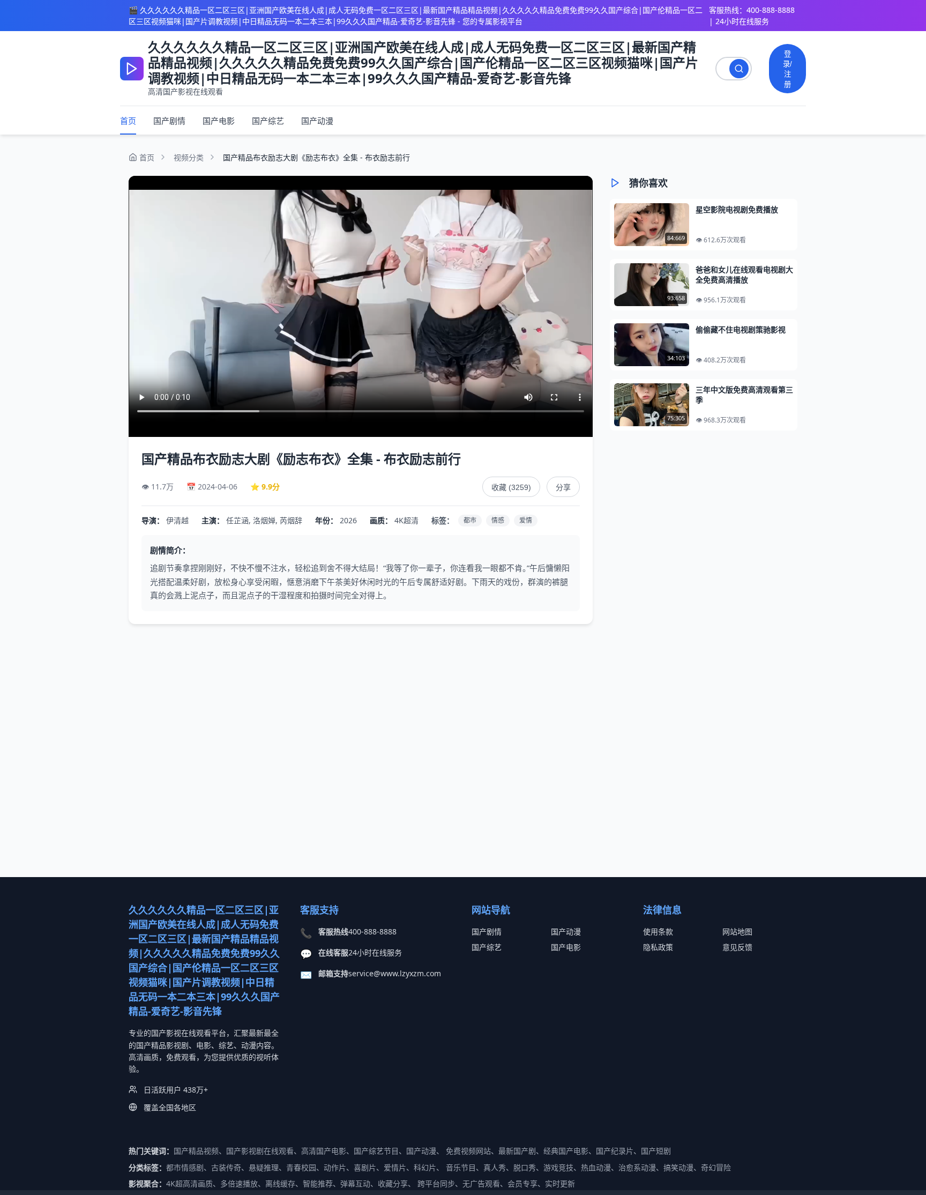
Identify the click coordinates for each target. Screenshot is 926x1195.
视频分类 (189, 157)
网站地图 (737, 931)
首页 (128, 120)
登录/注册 (787, 69)
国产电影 (219, 120)
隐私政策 (658, 947)
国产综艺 (268, 120)
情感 (497, 520)
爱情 (525, 520)
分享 (563, 487)
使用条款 (658, 931)
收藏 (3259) (511, 487)
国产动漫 (317, 120)
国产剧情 (169, 120)
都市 (470, 520)
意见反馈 (737, 947)
